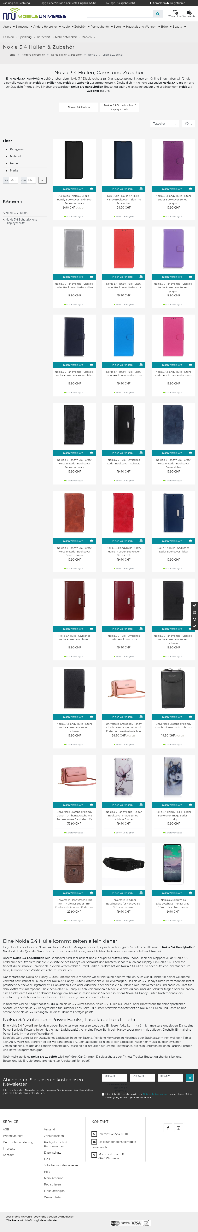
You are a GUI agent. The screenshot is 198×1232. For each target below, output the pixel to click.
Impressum (10, 1148)
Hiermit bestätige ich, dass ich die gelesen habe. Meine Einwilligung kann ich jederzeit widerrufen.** (148, 1096)
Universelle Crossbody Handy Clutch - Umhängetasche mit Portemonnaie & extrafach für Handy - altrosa (74, 815)
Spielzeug (25, 37)
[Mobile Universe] (34, 13)
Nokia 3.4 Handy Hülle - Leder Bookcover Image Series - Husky (173, 815)
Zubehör (80, 26)
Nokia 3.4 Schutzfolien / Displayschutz (21, 221)
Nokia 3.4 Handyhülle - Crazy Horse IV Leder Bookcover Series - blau (173, 463)
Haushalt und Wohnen (141, 26)
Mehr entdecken (66, 37)
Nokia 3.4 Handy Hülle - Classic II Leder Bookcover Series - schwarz (173, 639)
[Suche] (158, 14)
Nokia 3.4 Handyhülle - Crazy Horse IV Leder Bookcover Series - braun (74, 551)
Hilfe (47, 1171)
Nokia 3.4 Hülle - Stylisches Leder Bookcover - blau (173, 549)
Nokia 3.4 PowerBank (23, 1025)
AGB (6, 1129)
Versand (49, 1129)
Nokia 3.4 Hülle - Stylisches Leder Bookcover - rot (124, 637)
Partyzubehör (100, 26)
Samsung (22, 26)
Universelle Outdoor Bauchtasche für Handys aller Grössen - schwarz (124, 904)
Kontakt (8, 1155)
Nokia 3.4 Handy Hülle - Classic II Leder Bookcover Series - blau (74, 373)
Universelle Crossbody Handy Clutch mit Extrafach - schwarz (173, 725)
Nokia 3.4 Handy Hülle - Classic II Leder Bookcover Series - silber (74, 285)
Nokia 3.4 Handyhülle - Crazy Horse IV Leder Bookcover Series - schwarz (74, 463)
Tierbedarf (44, 37)
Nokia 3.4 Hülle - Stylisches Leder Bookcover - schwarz (123, 461)
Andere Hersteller (45, 26)
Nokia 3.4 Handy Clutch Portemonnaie (52, 977)
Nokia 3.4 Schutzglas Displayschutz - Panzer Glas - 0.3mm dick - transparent (173, 904)
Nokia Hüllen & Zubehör (66, 54)
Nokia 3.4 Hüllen (16, 213)
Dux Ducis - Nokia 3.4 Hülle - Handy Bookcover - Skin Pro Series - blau (124, 199)
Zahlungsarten (54, 1136)
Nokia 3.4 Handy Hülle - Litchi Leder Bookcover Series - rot (123, 285)
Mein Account (53, 1178)
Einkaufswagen (54, 1191)
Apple (7, 26)
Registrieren (52, 1184)
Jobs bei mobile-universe (61, 1165)
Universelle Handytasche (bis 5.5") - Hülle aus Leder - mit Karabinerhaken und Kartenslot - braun (74, 904)
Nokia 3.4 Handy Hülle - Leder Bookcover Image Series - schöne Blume (124, 815)
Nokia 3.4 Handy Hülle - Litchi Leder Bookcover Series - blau (124, 373)
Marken (87, 37)
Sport (118, 26)
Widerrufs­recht (13, 1136)
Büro (165, 26)
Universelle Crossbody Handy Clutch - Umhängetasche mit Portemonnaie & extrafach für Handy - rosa (124, 727)
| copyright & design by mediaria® (53, 1216)
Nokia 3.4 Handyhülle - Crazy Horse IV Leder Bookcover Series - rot (124, 551)
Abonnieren (190, 1078)
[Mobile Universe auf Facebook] (168, 1128)
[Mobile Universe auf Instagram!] (178, 1128)
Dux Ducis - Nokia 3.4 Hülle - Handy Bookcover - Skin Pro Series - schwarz (74, 199)
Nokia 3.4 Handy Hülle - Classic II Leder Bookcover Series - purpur (173, 287)
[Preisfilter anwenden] (42, 180)
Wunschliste (52, 1197)
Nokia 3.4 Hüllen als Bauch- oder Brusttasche (126, 1004)
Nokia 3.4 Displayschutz (86, 78)
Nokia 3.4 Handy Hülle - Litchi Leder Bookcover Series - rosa (173, 373)
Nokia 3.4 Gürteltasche (79, 1004)
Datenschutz (52, 1152)
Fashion (9, 37)
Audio (66, 26)
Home (11, 54)
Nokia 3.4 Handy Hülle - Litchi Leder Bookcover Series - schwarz (74, 727)
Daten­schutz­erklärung (18, 1142)
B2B (47, 1159)
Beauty (177, 26)
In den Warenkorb (72, 189)
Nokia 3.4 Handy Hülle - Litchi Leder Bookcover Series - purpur (173, 199)
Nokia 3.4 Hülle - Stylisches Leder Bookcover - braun (74, 637)
